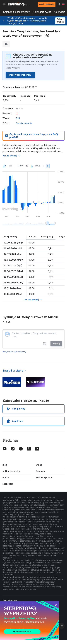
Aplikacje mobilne (11, 471)
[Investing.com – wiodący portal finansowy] (18, 4)
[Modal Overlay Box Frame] (29, 620)
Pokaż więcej (9, 155)
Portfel (5, 477)
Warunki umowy (9, 600)
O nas (39, 464)
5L (32, 166)
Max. (38, 166)
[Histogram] (4, 166)
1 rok (20, 166)
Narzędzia (7, 483)
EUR (18, 118)
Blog (4, 464)
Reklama (40, 471)
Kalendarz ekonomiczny (16, 12)
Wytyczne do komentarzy (14, 352)
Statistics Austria (24, 123)
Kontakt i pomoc (44, 477)
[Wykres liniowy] (10, 166)
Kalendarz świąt (42, 12)
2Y (27, 166)
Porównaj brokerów (20, 74)
